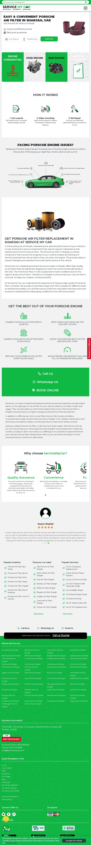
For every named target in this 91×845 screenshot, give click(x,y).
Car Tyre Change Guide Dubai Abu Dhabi (75, 585)
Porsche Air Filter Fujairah (18, 586)
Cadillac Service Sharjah (79, 656)
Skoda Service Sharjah (10, 701)
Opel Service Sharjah (78, 690)
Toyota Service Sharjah (79, 701)
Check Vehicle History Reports (75, 574)
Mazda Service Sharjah (10, 684)
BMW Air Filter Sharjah (46, 588)
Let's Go (49, 39)
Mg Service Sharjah (77, 684)
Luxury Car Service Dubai (76, 579)
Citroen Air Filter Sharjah (47, 607)
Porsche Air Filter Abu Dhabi (17, 568)
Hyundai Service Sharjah (56, 667)
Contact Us (6, 774)
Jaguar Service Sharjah (10, 673)
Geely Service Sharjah (55, 664)
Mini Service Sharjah (9, 690)
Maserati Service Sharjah (79, 678)
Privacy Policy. (11, 843)
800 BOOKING (11, 739)
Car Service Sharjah (9, 788)
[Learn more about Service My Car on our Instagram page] (14, 814)
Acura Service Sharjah (10, 650)
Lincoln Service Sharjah (56, 678)
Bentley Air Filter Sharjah (47, 584)
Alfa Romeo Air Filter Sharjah (45, 568)
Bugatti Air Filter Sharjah (47, 592)
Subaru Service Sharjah (34, 701)
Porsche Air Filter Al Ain (17, 577)
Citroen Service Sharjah (34, 658)
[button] (45, 495)
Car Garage (6, 777)
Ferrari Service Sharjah (78, 658)
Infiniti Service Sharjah (78, 667)
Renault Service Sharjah (56, 695)
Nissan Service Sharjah (56, 690)
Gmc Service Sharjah (78, 664)
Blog (3, 779)
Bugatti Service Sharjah (56, 656)
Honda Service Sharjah (10, 667)
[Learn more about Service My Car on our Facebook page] (9, 814)
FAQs (4, 771)
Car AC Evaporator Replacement (73, 568)
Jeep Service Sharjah (33, 673)
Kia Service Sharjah (54, 673)
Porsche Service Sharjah (34, 695)
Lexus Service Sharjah (33, 678)
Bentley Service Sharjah (11, 656)
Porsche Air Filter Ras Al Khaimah (17, 591)
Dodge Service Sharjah (56, 658)
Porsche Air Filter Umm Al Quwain (18, 597)
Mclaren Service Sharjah (34, 684)
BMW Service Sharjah (33, 656)
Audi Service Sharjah (78, 650)
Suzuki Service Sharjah (56, 701)
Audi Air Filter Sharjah (45, 579)
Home (4, 765)
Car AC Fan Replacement (76, 607)
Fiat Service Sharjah (9, 664)
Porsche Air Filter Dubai (17, 582)
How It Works (7, 768)
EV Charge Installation (10, 785)
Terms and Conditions (10, 796)
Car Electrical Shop (73, 599)
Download (6, 782)
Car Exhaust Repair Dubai (76, 594)
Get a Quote (61, 635)
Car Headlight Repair (74, 590)
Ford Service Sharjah (33, 664)
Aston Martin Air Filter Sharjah (46, 574)
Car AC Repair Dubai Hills (76, 603)
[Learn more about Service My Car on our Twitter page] (3, 814)
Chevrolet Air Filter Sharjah (44, 602)
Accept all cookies (74, 841)
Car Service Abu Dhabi (10, 791)
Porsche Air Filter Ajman (18, 573)
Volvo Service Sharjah (33, 704)
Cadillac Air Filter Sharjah (47, 596)
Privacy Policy (7, 799)
